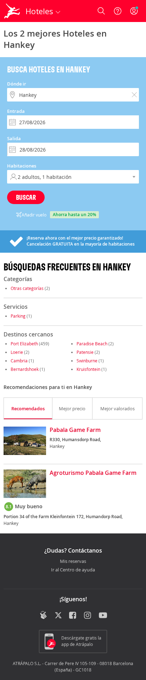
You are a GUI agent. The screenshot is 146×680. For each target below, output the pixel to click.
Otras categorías (27, 288)
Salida (14, 138)
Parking (18, 316)
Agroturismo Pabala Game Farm (93, 473)
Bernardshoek (25, 369)
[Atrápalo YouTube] (103, 615)
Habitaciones (21, 165)
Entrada (16, 111)
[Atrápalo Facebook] (73, 615)
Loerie (17, 352)
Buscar (26, 197)
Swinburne (87, 360)
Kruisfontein (88, 369)
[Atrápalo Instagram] (88, 615)
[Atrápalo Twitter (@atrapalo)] (58, 615)
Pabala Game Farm (75, 430)
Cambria (19, 360)
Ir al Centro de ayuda (73, 570)
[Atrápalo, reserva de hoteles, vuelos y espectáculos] (12, 11)
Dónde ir (16, 83)
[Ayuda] (117, 11)
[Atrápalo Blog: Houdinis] (43, 615)
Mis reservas (73, 561)
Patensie (85, 352)
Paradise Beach (92, 343)
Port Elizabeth (24, 343)
